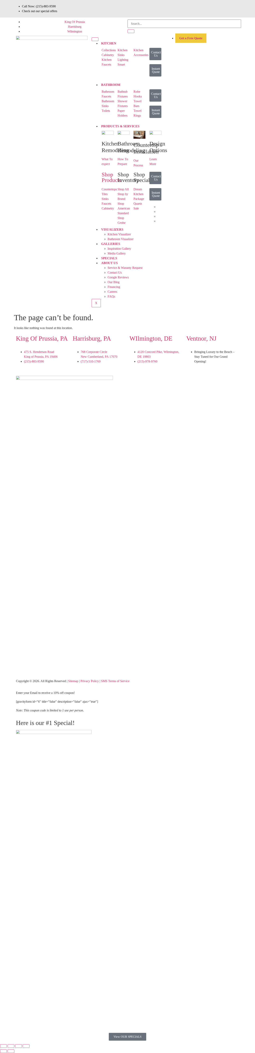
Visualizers (112, 229)
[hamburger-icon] (95, 39)
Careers (112, 291)
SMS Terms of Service (115, 681)
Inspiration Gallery (119, 248)
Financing (114, 287)
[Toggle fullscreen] (11, 1046)
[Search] (131, 31)
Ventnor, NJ (201, 338)
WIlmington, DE (151, 338)
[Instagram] (167, 381)
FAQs (111, 296)
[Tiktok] (145, 381)
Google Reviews (118, 277)
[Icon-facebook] (134, 381)
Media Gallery (117, 253)
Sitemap (73, 681)
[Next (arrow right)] (11, 1051)
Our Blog (114, 282)
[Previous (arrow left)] (3, 1051)
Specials (109, 258)
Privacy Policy (89, 681)
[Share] (18, 1046)
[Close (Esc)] (26, 1046)
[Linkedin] (156, 381)
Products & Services (120, 126)
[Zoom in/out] (3, 1046)
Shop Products (111, 177)
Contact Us (115, 272)
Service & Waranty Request (125, 267)
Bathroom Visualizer (120, 239)
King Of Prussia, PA (42, 338)
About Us (109, 263)
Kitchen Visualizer (119, 234)
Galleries (110, 244)
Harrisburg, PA (92, 338)
